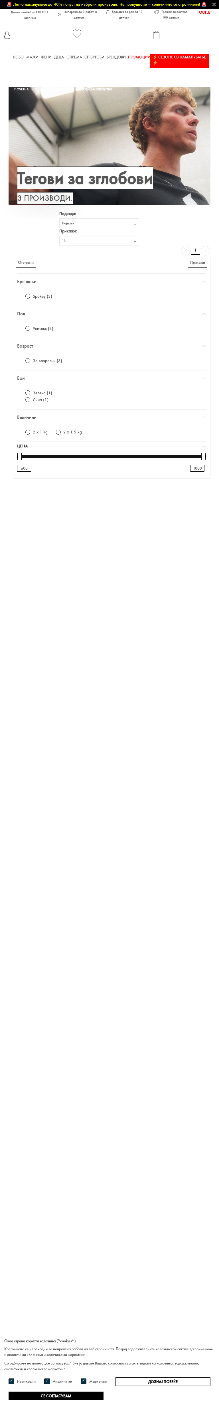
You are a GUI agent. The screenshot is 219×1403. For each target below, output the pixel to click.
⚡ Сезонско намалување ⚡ (179, 59)
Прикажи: (68, 231)
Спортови (94, 57)
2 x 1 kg (40, 432)
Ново (18, 57)
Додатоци (63, 89)
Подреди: (67, 213)
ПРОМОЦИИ (139, 57)
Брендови (116, 57)
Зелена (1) (42, 393)
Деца (59, 57)
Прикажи (197, 262)
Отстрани (26, 262)
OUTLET (205, 12)
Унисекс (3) (43, 328)
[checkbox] (28, 296)
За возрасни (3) (47, 361)
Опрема (74, 57)
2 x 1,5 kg (72, 432)
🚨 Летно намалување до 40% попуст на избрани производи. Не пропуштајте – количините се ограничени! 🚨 (107, 4)
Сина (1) (40, 400)
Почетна (21, 89)
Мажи (32, 57)
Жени (46, 57)
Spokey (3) (42, 296)
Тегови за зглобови (95, 89)
